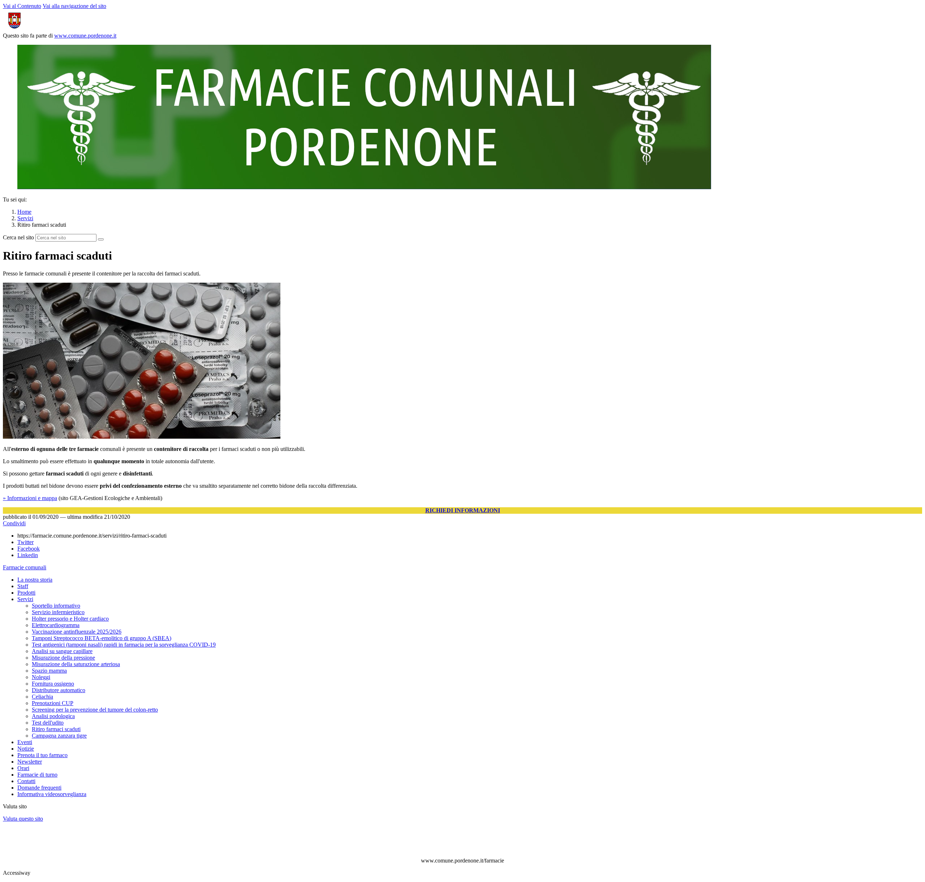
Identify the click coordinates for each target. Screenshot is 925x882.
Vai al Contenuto (22, 6)
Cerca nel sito (18, 237)
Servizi (25, 218)
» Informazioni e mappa (30, 498)
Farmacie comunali (24, 567)
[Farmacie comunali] (364, 187)
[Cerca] (101, 239)
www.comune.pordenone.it (85, 35)
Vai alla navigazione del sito (74, 6)
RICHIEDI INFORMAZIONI (462, 510)
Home (24, 212)
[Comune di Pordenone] (41, 29)
